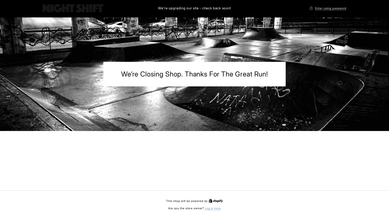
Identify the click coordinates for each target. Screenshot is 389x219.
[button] (327, 8)
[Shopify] (216, 201)
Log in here (213, 208)
